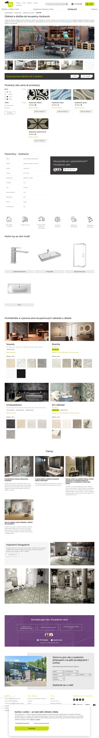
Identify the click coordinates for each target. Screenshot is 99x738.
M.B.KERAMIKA (9, 12)
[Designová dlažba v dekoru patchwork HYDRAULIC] (27, 586)
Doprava (29, 3)
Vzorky (36, 3)
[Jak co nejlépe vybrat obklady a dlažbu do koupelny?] (19, 509)
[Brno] (25, 671)
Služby (18, 3)
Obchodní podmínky (55, 703)
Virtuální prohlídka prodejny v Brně (14, 703)
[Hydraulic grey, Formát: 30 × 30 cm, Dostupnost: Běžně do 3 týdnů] (83, 94)
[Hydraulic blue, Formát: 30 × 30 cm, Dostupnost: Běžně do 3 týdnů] (60, 94)
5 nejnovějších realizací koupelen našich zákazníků (47, 479)
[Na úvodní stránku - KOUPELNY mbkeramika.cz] (9, 4)
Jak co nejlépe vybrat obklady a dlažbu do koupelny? (19, 523)
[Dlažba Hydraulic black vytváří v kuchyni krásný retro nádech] (62, 65)
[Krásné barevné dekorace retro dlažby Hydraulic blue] (39, 65)
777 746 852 (43, 640)
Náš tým (52, 698)
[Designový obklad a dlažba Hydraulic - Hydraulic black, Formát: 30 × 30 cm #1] (35, 105)
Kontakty (19, 5)
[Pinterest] (83, 700)
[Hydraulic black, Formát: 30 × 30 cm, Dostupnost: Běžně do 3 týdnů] (37, 94)
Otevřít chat (57, 640)
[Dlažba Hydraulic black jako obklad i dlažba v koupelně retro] (15, 65)
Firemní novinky (54, 701)
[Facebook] (77, 700)
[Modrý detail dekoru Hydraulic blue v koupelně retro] (85, 65)
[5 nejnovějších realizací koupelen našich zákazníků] (49, 466)
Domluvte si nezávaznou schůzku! (36, 698)
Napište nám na (26, 627)
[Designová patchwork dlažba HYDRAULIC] (72, 586)
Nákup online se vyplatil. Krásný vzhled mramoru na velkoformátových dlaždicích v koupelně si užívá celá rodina (80, 481)
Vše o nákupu (32, 696)
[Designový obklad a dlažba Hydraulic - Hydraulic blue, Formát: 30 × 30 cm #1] (58, 105)
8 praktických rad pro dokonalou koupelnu (16, 479)
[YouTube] (74, 700)
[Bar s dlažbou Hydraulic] (72, 553)
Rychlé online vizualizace (11, 701)
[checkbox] (5, 92)
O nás (23, 3)
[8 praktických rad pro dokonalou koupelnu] (19, 466)
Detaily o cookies (35, 719)
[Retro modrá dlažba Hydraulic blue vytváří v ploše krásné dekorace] (49, 42)
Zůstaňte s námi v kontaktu (83, 696)
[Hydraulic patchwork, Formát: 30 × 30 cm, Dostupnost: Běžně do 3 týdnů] (37, 123)
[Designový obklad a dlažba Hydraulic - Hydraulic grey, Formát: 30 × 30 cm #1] (81, 105)
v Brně (71, 627)
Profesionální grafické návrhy (12, 698)
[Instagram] (80, 700)
